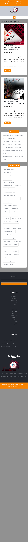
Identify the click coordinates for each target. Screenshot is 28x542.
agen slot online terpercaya (10, 182)
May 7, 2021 (8, 51)
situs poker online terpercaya (10, 234)
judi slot (5, 215)
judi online (6, 208)
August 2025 (14, 302)
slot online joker (15, 257)
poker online (6, 224)
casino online (18, 185)
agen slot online (7, 179)
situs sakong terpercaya (9, 238)
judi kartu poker (7, 202)
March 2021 (14, 321)
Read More (8, 71)
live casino (6, 218)
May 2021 (14, 317)
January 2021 (14, 326)
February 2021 (14, 323)
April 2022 (14, 313)
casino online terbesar (9, 188)
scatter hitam (15, 224)
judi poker (6, 211)
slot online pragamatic (9, 261)
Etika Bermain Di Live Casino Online (12, 147)
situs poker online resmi (9, 231)
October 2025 (14, 298)
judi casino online (15, 198)
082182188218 (18, 1)
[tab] (14, 17)
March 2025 (14, 309)
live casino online (7, 221)
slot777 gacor (14, 247)
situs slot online (7, 241)
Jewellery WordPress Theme (10, 384)
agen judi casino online (9, 169)
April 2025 (14, 307)
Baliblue (15, 51)
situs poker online (17, 228)
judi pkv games (15, 208)
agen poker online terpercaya (10, 175)
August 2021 (14, 315)
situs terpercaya (7, 244)
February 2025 (14, 311)
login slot (16, 221)
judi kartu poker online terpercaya (11, 205)
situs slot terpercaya (18, 241)
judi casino (6, 198)
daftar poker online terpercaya (10, 195)
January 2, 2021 (8, 105)
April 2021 (14, 319)
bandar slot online (8, 185)
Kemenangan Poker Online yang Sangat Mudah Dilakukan (12, 47)
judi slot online (14, 215)
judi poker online (15, 211)
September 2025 (14, 300)
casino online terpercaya (9, 192)
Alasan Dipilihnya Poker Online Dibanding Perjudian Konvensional (14, 101)
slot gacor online (7, 254)
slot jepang (16, 254)
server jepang (7, 228)
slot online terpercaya (8, 264)
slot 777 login (7, 251)
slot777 (15, 244)
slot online (6, 257)
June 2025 (14, 304)
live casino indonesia (16, 218)
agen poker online (8, 172)
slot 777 (5, 247)
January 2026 (14, 296)
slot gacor (15, 251)
